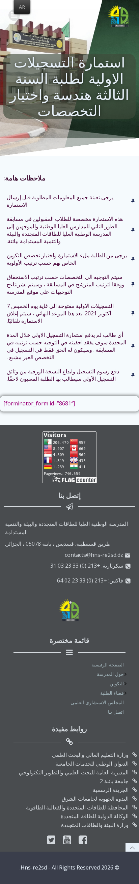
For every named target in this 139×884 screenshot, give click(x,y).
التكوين (117, 683)
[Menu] (14, 15)
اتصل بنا (116, 712)
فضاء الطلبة (112, 693)
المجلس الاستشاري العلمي (97, 702)
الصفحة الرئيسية (107, 664)
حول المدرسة (110, 674)
